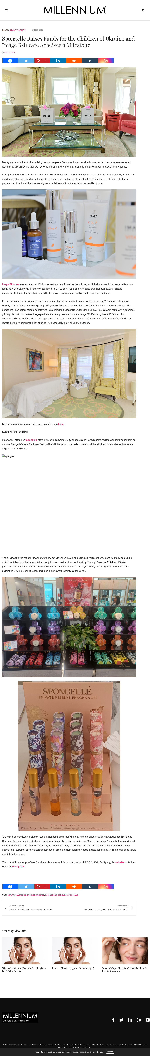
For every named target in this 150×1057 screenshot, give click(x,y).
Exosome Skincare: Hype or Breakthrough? (73, 968)
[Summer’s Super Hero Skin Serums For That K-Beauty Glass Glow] (125, 950)
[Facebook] (10, 60)
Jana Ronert (51, 895)
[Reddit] (74, 60)
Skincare (62, 895)
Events (22, 30)
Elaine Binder (22, 895)
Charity (14, 30)
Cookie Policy (96, 1052)
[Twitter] (26, 60)
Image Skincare (37, 895)
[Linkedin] (58, 60)
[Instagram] (106, 60)
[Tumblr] (90, 60)
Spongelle (72, 895)
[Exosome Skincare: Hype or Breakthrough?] (75, 950)
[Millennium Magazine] (75, 10)
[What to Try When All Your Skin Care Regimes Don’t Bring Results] (25, 950)
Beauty (5, 30)
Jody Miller (9, 52)
